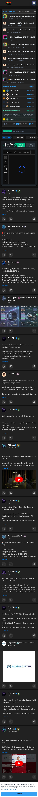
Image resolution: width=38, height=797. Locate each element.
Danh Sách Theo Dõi (31, 145)
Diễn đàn (14, 124)
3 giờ (9, 732)
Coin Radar (12, 262)
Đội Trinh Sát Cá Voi (15, 226)
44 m (9, 341)
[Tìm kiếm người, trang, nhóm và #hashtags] (34, 3)
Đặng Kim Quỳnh (15, 106)
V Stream (11, 445)
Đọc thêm (5, 214)
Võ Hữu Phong (14, 94)
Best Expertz (12, 298)
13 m (9, 193)
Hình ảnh (33, 137)
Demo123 (13, 119)
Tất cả (7, 137)
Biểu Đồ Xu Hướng (21, 145)
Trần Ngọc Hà (14, 98)
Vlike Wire (11, 191)
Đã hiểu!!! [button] (19, 793)
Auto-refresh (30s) (23, 124)
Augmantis (12, 643)
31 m (9, 229)
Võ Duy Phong (14, 102)
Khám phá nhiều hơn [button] (11, 789)
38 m (9, 302)
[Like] (19, 219)
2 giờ (9, 448)
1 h (8, 376)
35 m (9, 265)
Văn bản (20, 137)
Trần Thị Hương (14, 90)
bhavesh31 (12, 374)
